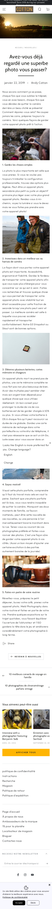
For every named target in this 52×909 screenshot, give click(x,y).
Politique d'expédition (15, 795)
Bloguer (7, 836)
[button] (39, 9)
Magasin (7, 785)
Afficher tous (26, 752)
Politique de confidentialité (15, 897)
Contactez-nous (12, 840)
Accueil (19, 47)
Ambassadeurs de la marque (19, 821)
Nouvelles (30, 47)
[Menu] (4, 9)
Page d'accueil (11, 811)
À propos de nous (12, 816)
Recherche (8, 781)
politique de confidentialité (18, 771)
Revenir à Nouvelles (28, 656)
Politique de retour (13, 790)
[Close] (49, 884)
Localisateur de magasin (17, 831)
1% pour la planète (13, 826)
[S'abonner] (48, 863)
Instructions (9, 776)
